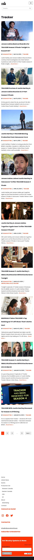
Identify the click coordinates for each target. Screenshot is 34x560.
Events (3, 483)
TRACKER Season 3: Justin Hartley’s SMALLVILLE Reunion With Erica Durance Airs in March (17, 363)
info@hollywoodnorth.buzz (9, 528)
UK (3, 497)
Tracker (25, 54)
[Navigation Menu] (31, 3)
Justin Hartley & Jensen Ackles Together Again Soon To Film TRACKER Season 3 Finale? (16, 226)
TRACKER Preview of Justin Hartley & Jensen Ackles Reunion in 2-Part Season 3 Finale (15, 91)
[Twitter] (11, 515)
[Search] (30, 8)
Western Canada (7, 488)
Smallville (9, 283)
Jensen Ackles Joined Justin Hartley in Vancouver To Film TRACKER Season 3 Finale (16, 181)
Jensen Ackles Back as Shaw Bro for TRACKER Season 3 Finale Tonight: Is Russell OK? (15, 47)
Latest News (5, 480)
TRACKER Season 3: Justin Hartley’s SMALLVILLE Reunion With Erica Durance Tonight (17, 274)
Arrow (3, 283)
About (3, 500)
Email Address (6, 547)
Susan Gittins (7, 54)
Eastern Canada (7, 491)
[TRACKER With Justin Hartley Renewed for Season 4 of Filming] (17, 394)
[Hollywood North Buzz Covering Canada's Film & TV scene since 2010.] (3, 3)
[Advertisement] (17, 457)
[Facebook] (7, 515)
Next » (28, 433)
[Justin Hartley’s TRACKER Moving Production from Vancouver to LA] (17, 120)
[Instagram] (2, 515)
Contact (4, 505)
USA (3, 494)
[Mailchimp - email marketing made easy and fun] (28, 554)
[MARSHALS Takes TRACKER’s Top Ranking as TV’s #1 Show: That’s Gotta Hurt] (17, 306)
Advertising (5, 503)
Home (3, 477)
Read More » (14, 64)
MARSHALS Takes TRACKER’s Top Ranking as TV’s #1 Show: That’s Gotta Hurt (16, 321)
